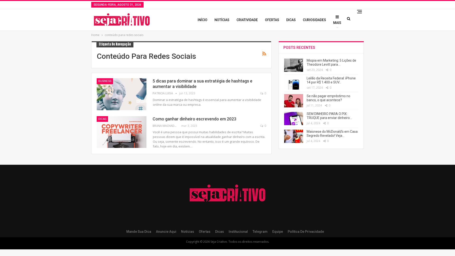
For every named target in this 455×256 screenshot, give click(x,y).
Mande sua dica (138, 231)
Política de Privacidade (306, 231)
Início (202, 20)
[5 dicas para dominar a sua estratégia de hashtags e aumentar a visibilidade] (121, 94)
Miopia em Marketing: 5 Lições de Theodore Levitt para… (331, 62)
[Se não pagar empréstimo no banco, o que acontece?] (293, 100)
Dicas (291, 20)
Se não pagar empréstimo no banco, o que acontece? (328, 98)
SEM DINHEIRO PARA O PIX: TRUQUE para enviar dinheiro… (329, 116)
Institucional (238, 231)
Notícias (221, 20)
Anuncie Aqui (166, 231)
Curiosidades (314, 20)
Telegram (260, 231)
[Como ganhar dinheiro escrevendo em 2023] (121, 132)
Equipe (277, 231)
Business (104, 81)
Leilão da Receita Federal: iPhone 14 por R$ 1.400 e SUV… (331, 80)
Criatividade (247, 20)
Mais (337, 23)
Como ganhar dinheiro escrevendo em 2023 (194, 118)
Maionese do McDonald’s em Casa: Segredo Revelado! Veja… (332, 133)
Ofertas (272, 20)
